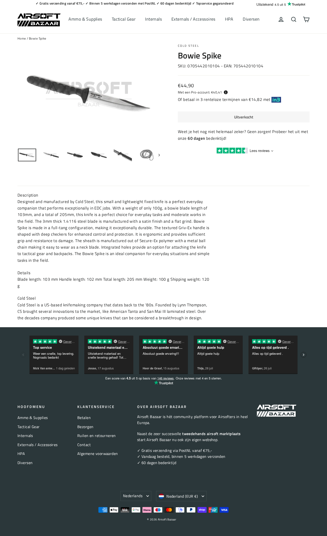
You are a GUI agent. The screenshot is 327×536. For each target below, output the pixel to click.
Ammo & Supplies (85, 19)
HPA (229, 19)
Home (21, 38)
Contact (84, 445)
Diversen (251, 19)
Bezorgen (85, 427)
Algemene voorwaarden (97, 453)
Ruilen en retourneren (96, 435)
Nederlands (132, 496)
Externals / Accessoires (193, 19)
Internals (153, 19)
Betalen (84, 417)
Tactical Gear (124, 19)
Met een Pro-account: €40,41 (200, 92)
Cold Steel (188, 45)
